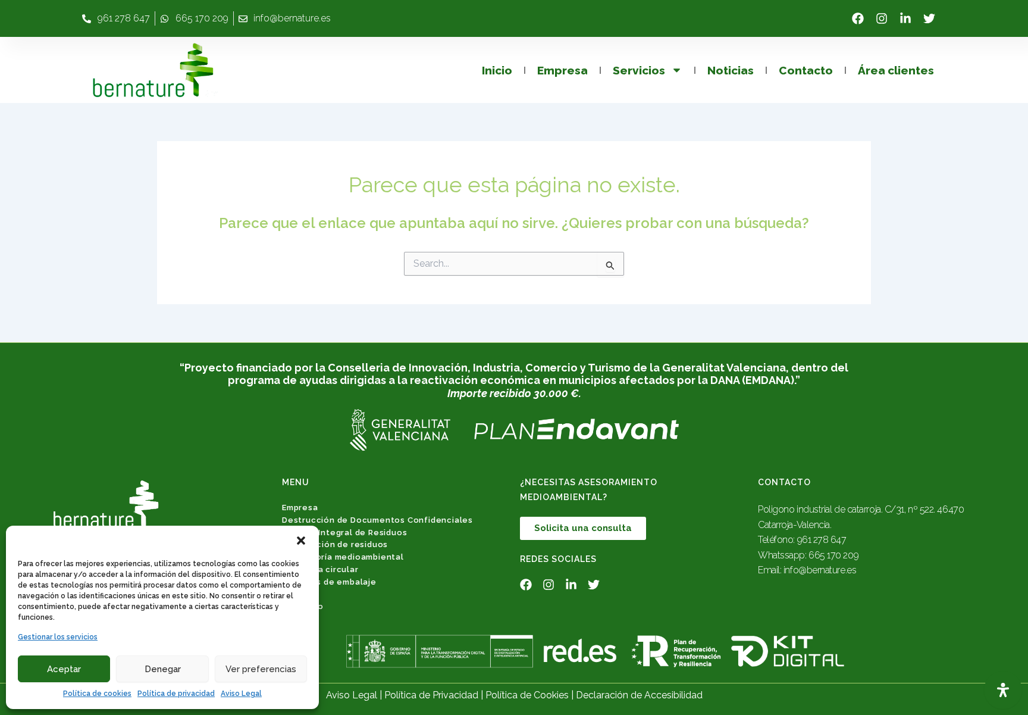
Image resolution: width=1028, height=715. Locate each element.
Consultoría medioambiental (343, 556)
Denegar (163, 669)
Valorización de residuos (335, 544)
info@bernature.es (819, 570)
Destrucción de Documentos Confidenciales (377, 520)
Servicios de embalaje (329, 581)
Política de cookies (97, 693)
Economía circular (320, 569)
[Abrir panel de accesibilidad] (1003, 690)
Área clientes (896, 70)
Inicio (497, 70)
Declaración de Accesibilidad (639, 695)
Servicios (639, 70)
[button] (301, 541)
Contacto (806, 70)
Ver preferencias (260, 669)
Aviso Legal (241, 693)
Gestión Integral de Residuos (344, 532)
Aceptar (64, 669)
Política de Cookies (527, 695)
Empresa (562, 70)
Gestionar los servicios (58, 637)
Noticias (730, 70)
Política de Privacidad (431, 695)
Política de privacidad (176, 693)
